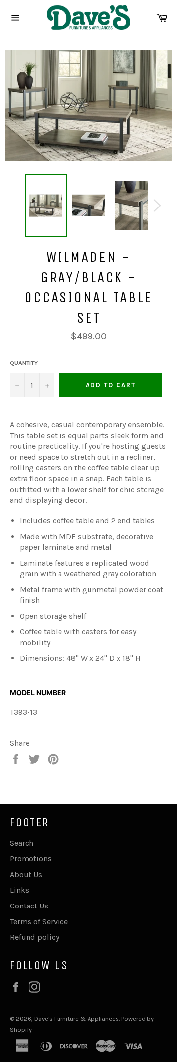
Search (21, 843)
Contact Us (29, 905)
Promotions (31, 858)
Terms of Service (39, 921)
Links (19, 890)
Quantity (24, 363)
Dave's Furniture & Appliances (76, 1018)
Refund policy (34, 937)
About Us (26, 874)
